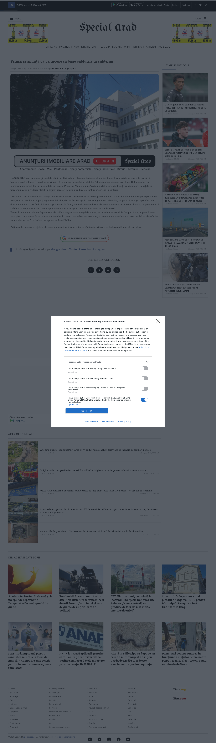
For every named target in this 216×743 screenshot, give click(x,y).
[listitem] (108, 361)
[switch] (144, 368)
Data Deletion (91, 421)
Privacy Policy (124, 421)
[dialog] (108, 371)
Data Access (108, 421)
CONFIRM (86, 411)
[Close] (159, 322)
